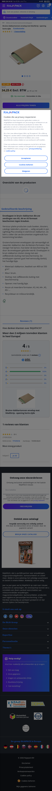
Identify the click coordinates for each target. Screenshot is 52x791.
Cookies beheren (26, 165)
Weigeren (26, 171)
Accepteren (26, 158)
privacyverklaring (35, 149)
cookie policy (10, 151)
